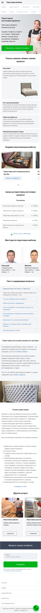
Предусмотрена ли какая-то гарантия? (16, 289)
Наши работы (14, 7)
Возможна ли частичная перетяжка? (16, 320)
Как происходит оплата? (11, 330)
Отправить (20, 564)
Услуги (4, 583)
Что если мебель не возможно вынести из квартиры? (18, 308)
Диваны (3, 12)
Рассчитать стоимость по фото (17, 48)
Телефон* (7, 554)
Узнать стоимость (13, 178)
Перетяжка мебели (14, 2)
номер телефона (19, 375)
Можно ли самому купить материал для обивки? (17, 325)
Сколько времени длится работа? (15, 299)
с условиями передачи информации (12, 571)
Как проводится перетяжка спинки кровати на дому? (18, 315)
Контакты (26, 7)
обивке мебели (21, 352)
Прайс (3, 7)
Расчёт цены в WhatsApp (22, 234)
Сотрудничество (7, 603)
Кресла (11, 12)
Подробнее (10, 533)
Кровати (33, 12)
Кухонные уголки (22, 12)
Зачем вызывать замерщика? (13, 303)
